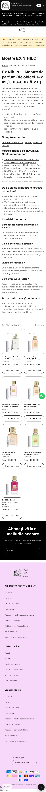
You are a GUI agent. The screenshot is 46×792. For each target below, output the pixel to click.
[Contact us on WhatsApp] (42, 396)
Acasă (5, 65)
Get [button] (39, 5)
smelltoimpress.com (19, 784)
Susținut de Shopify (31, 784)
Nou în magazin (11, 675)
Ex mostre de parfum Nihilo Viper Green (32, 453)
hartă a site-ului (11, 632)
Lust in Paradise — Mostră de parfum (22, 174)
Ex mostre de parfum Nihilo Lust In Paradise (33, 358)
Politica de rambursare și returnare (19, 615)
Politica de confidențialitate (16, 626)
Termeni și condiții (12, 620)
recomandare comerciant (15, 637)
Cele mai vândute (12, 604)
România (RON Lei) (22, 763)
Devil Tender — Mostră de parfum (20, 171)
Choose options (12, 371)
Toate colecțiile (11, 681)
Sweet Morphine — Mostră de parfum (22, 165)
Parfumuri (9, 658)
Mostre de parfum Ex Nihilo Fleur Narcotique (11, 358)
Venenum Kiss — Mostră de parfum (21, 159)
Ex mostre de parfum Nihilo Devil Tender (10, 406)
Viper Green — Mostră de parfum (20, 162)
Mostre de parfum (12, 664)
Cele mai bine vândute (12, 142)
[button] (3, 30)
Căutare (8, 593)
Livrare (7, 598)
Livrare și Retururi (10, 274)
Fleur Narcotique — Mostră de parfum (22, 168)
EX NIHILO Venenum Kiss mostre (10, 453)
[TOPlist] (4, 790)
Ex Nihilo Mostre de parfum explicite (32, 406)
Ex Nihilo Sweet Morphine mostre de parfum (10, 502)
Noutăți (28, 142)
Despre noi (9, 609)
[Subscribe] (38, 551)
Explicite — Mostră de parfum (18, 177)
